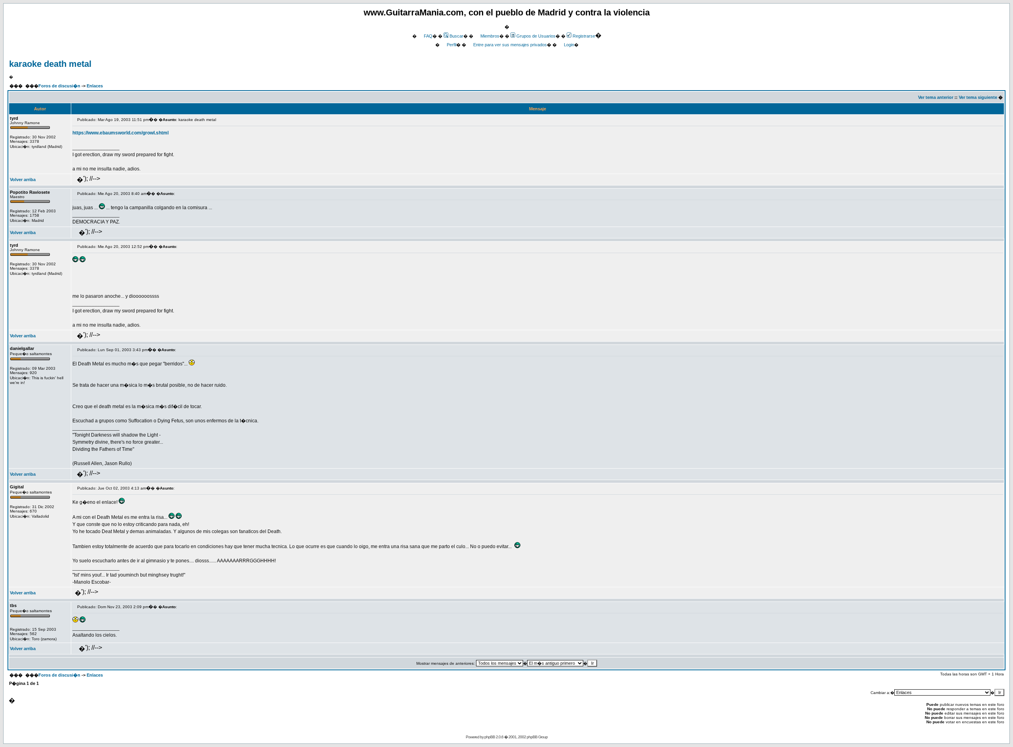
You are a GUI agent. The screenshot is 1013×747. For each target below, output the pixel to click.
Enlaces (95, 85)
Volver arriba (23, 179)
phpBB (489, 737)
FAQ (428, 36)
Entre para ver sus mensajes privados (510, 44)
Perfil (451, 44)
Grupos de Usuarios (536, 36)
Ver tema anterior (935, 97)
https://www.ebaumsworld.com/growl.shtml (120, 133)
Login (569, 44)
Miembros (489, 36)
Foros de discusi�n (59, 85)
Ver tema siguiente (978, 97)
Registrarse (584, 36)
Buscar (456, 36)
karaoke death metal (50, 64)
